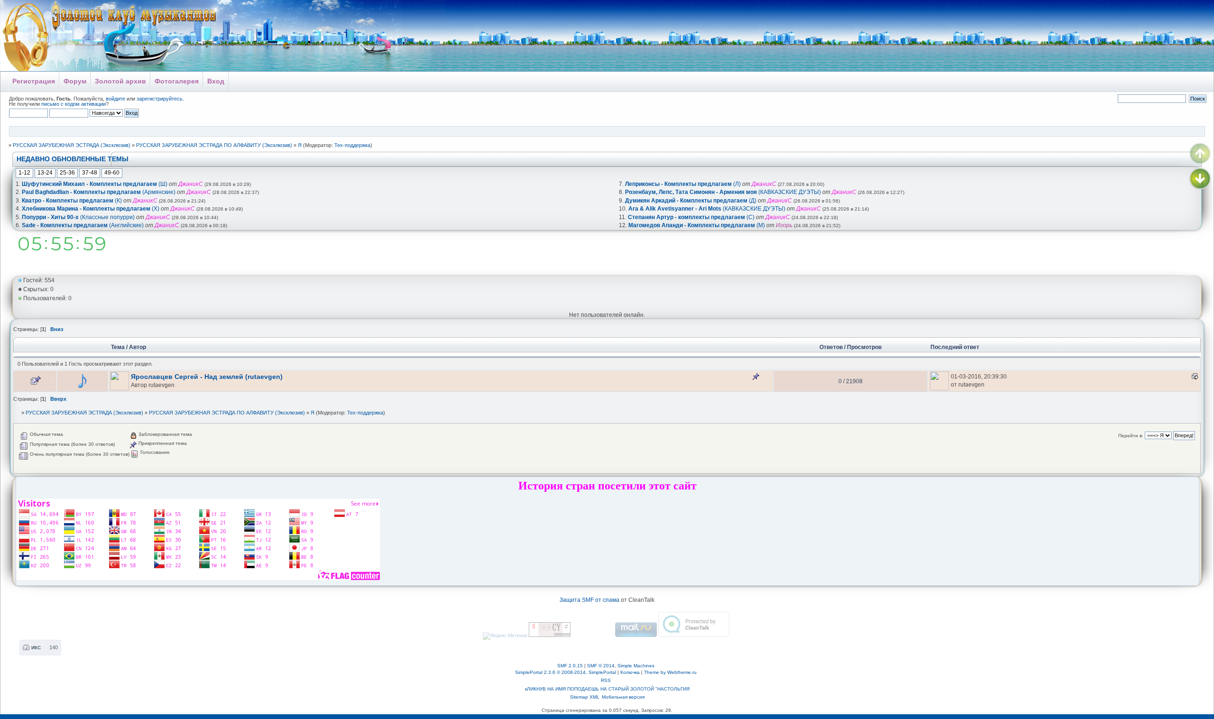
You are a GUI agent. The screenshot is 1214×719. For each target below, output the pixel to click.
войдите (115, 98)
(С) (691, 217)
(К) (72, 200)
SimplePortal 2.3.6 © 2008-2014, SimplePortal (565, 672)
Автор (137, 347)
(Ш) (94, 184)
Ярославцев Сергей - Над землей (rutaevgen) (207, 376)
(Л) (683, 184)
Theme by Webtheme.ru (670, 672)
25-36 (67, 172)
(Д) (690, 200)
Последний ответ (955, 347)
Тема (118, 347)
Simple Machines (635, 665)
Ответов (831, 347)
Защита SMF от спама (589, 600)
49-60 (112, 172)
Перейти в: (1130, 435)
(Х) (90, 208)
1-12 (24, 172)
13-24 (45, 172)
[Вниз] (1200, 179)
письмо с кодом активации (73, 104)
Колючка (630, 672)
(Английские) (83, 225)
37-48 (90, 172)
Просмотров (864, 347)
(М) (696, 225)
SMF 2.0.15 (570, 665)
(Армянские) (98, 192)
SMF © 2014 (601, 665)
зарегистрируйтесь (160, 98)
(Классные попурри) (78, 217)
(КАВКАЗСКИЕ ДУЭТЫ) (723, 192)
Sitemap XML (584, 697)
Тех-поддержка (352, 145)
